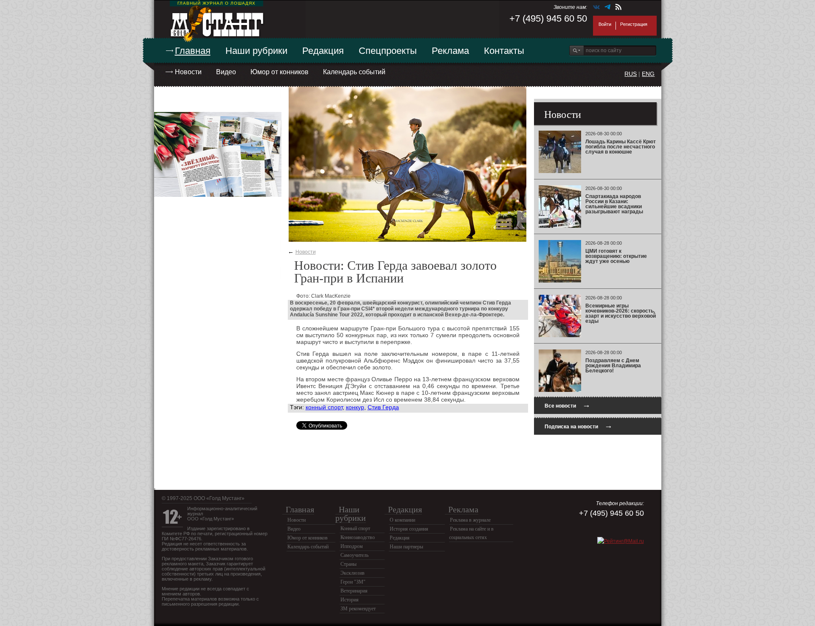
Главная (193, 50)
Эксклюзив (352, 573)
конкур (355, 407)
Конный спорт (355, 528)
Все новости (567, 404)
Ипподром (351, 546)
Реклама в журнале (470, 520)
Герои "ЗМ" (352, 582)
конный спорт (324, 407)
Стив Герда (383, 407)
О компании (402, 520)
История (349, 600)
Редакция (323, 50)
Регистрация (633, 24)
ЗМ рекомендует (358, 609)
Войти (605, 24)
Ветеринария (354, 591)
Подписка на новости (579, 425)
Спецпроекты (388, 50)
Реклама (450, 50)
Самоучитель (354, 555)
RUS (630, 73)
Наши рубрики (256, 50)
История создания (409, 529)
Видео (226, 71)
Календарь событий (354, 71)
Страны (348, 564)
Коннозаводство (357, 537)
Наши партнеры (406, 547)
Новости (188, 71)
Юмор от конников (279, 71)
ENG (648, 73)
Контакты (504, 50)
